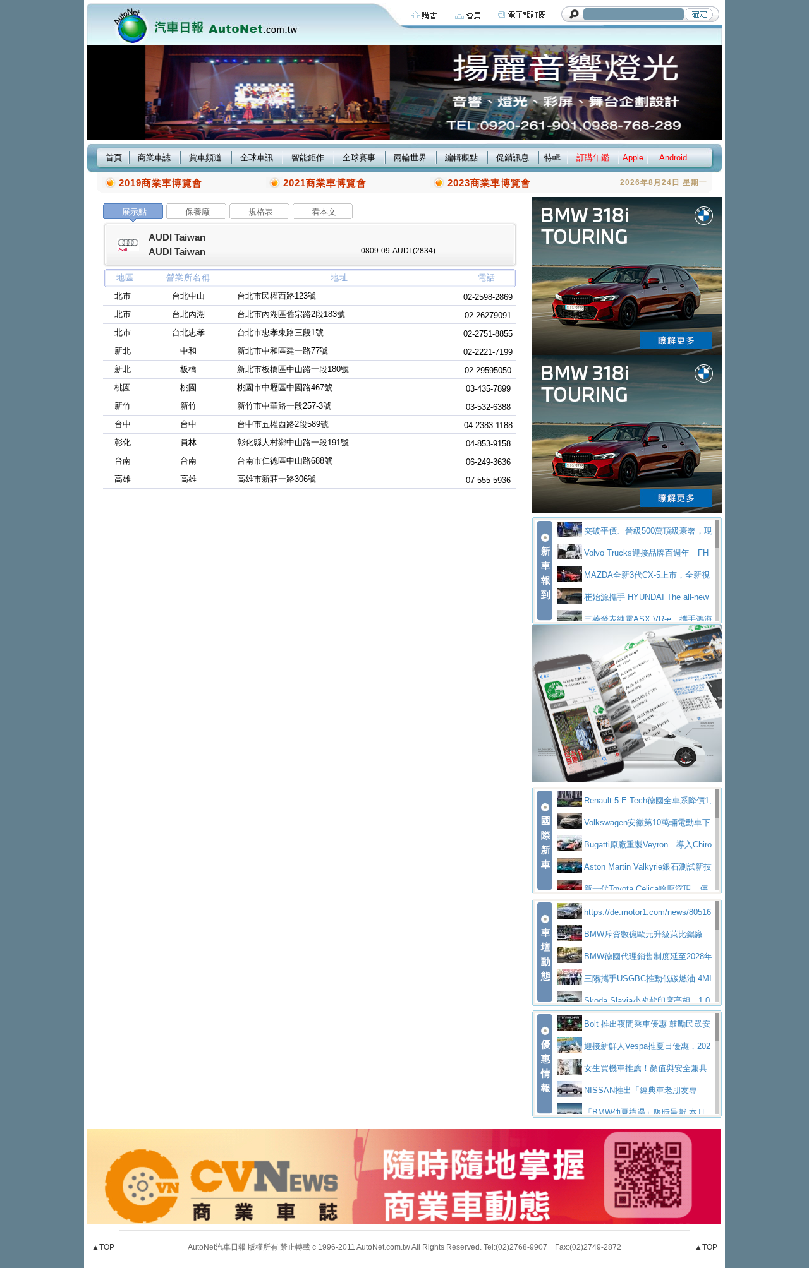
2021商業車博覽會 (325, 182)
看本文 (324, 212)
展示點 (134, 212)
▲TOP (103, 1247)
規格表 (260, 212)
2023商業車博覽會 (489, 182)
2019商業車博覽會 (160, 182)
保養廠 (197, 212)
